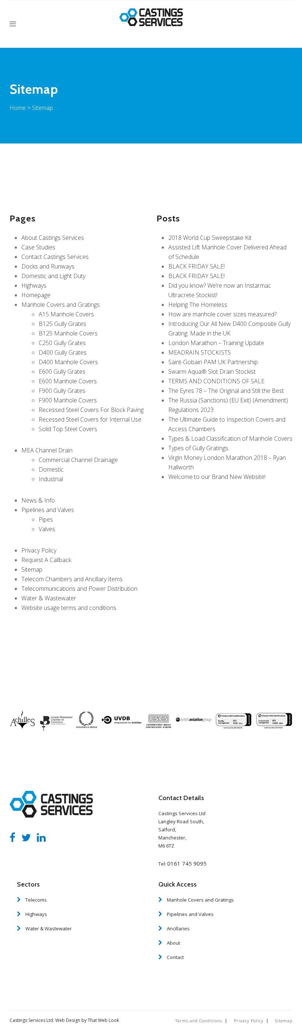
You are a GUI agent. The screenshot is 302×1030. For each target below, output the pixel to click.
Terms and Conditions (198, 1020)
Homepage (35, 295)
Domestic (51, 469)
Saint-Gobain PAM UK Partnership (213, 362)
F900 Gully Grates (62, 391)
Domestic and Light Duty (53, 276)
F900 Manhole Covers (68, 400)
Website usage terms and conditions (68, 608)
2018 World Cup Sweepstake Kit (210, 238)
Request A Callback (46, 560)
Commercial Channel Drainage (78, 460)
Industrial (51, 479)
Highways (33, 285)
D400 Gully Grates (63, 352)
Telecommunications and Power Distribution (79, 589)
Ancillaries (178, 928)
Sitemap (31, 569)
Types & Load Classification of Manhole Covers (230, 438)
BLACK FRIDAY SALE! (196, 266)
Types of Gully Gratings (198, 448)
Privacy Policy (38, 550)
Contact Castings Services (55, 257)
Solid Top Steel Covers (68, 429)
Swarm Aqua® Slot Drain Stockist (212, 371)
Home (18, 108)
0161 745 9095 (187, 863)
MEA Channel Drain (47, 450)
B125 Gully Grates (62, 324)
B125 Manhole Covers (68, 333)
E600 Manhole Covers (68, 381)
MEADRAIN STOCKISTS (199, 352)
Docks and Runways (47, 266)
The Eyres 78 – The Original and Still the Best (226, 391)
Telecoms (36, 899)
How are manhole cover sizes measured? (222, 314)
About (173, 943)
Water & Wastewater (48, 598)
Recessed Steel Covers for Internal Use (90, 419)
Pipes (46, 519)
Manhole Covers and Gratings (60, 305)
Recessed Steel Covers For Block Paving (91, 410)
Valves (47, 529)
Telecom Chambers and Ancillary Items (72, 579)
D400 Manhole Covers (68, 362)
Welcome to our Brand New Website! (217, 477)
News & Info (38, 500)
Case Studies (38, 247)
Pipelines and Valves (47, 510)
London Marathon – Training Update (216, 343)
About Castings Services (52, 238)
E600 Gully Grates (62, 371)
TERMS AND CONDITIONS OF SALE (216, 381)
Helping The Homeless (197, 305)
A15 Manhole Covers (66, 314)
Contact (175, 957)
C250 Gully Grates (62, 343)
